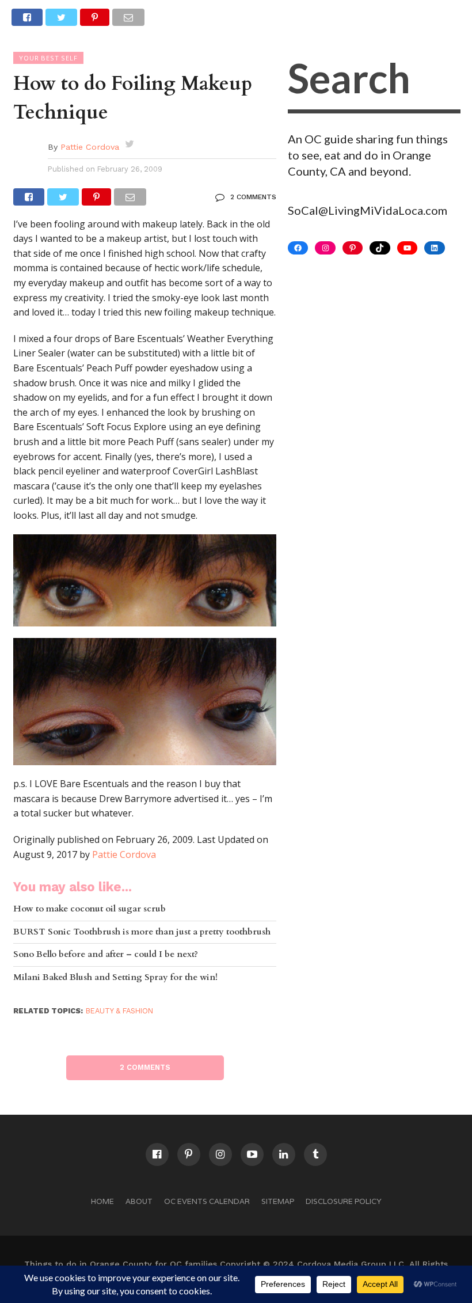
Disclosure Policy (344, 1201)
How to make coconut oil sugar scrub (89, 909)
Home (102, 1201)
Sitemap (277, 1201)
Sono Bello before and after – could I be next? (105, 954)
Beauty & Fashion (119, 1010)
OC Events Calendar (207, 1201)
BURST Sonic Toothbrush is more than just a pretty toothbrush (142, 932)
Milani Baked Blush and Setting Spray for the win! (115, 977)
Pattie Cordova (89, 146)
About (139, 1201)
